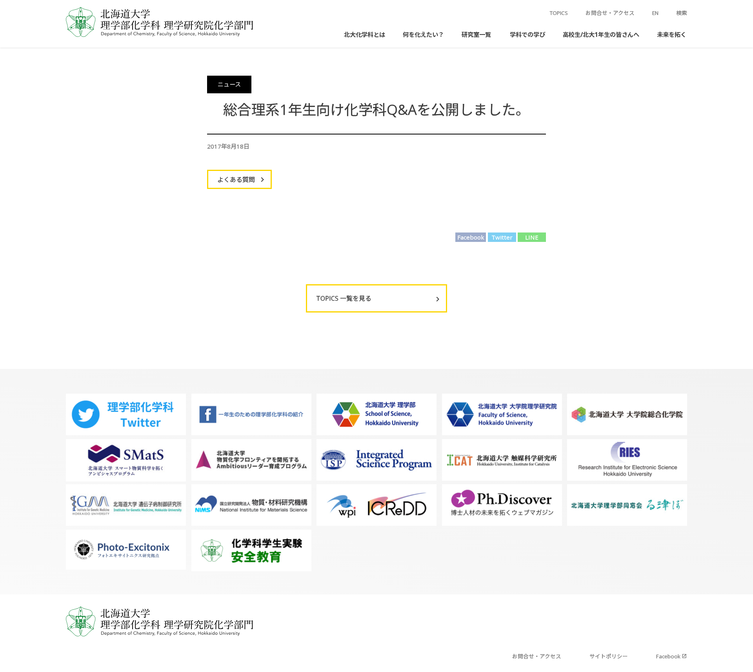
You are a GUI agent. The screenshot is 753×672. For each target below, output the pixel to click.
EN (655, 12)
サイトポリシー (608, 656)
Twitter (502, 237)
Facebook (470, 237)
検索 (681, 12)
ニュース (229, 84)
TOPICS (559, 12)
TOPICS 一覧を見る (343, 298)
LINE (531, 237)
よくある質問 (236, 179)
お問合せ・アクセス (610, 12)
